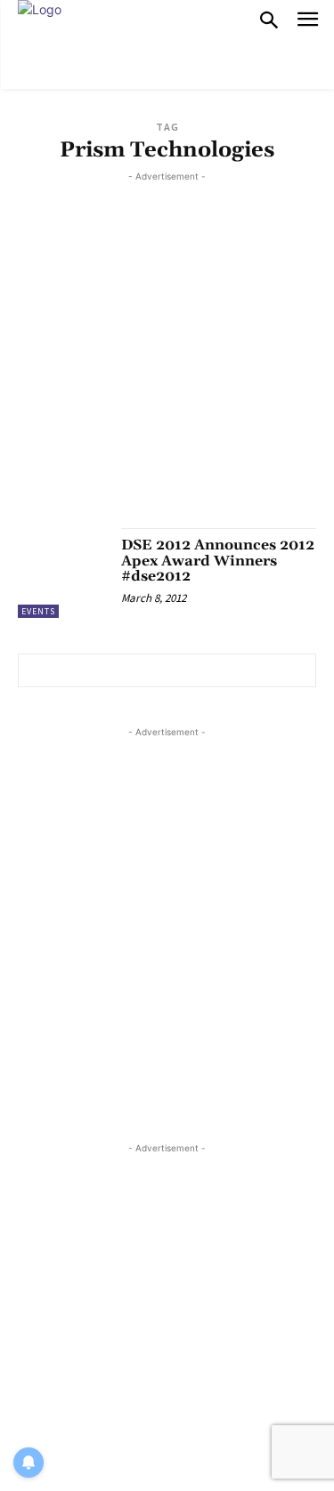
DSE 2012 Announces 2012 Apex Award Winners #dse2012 (217, 560)
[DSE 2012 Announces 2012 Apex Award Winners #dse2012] (63, 573)
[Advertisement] (167, 352)
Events (38, 611)
